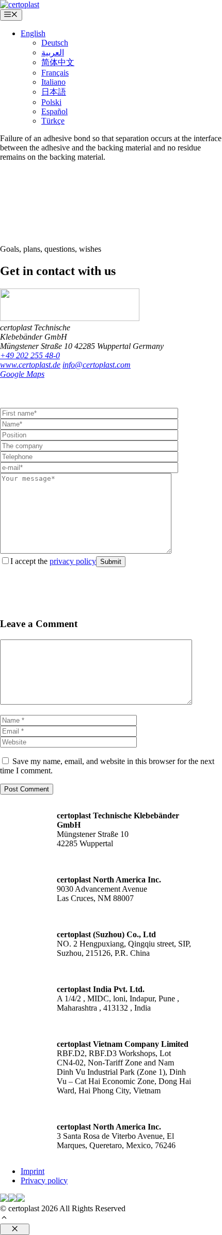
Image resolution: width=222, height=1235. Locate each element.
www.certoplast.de (30, 364)
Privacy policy (44, 1180)
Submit (110, 562)
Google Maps (22, 374)
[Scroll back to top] (4, 1218)
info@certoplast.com (96, 364)
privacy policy (73, 561)
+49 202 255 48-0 (30, 355)
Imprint (32, 1171)
